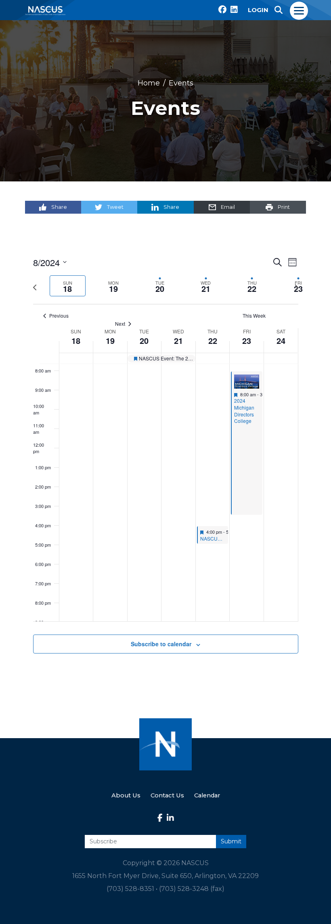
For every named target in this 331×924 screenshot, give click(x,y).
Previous (59, 315)
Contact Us (167, 795)
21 (178, 340)
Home (149, 83)
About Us (125, 795)
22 (212, 340)
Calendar (207, 795)
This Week (254, 315)
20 (144, 340)
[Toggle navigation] (299, 10)
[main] (165, 464)
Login (258, 10)
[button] (278, 10)
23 (246, 340)
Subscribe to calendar (161, 644)
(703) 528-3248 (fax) (191, 889)
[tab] (68, 286)
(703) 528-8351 (130, 889)
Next (120, 323)
